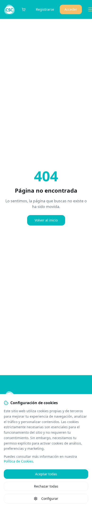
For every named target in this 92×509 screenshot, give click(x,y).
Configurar (49, 498)
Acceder (70, 9)
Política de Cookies (18, 461)
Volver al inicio (46, 220)
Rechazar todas (46, 486)
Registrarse (45, 9)
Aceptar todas (46, 474)
